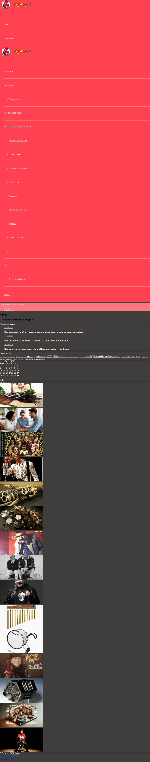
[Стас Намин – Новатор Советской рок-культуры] (21, 603)
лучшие (72, 356)
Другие (11, 251)
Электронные (14, 182)
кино (64, 356)
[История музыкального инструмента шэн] (21, 407)
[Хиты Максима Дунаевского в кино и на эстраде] (21, 456)
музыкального (100, 356)
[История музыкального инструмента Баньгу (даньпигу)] (21, 751)
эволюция (37, 359)
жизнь (18, 357)
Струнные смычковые (18, 141)
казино (60, 357)
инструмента (36, 356)
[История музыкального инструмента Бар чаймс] (21, 628)
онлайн (123, 356)
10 (1, 370)
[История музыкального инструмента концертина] (21, 702)
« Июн (2, 380)
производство (144, 356)
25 (4, 375)
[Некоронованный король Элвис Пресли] (21, 480)
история (52, 356)
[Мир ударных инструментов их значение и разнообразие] (21, 530)
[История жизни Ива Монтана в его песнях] (21, 579)
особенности (130, 357)
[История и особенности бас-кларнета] (21, 505)
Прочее (8, 265)
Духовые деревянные (18, 168)
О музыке (9, 85)
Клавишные (13, 196)
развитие (2, 359)
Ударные (12, 224)
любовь (77, 356)
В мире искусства (13, 113)
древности (12, 356)
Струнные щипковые (17, 210)
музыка (87, 357)
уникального (28, 359)
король (68, 356)
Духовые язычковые (17, 238)
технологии (20, 359)
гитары (7, 356)
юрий (43, 359)
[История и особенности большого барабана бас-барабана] (21, 653)
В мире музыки (15, 99)
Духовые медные (16, 154)
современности (11, 359)
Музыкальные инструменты (18, 127)
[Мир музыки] (16, 9)
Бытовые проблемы (17, 279)
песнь (138, 357)
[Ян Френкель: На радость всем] (21, 554)
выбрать (2, 356)
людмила (82, 356)
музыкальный (115, 357)
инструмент (23, 356)
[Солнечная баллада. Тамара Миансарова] (21, 677)
